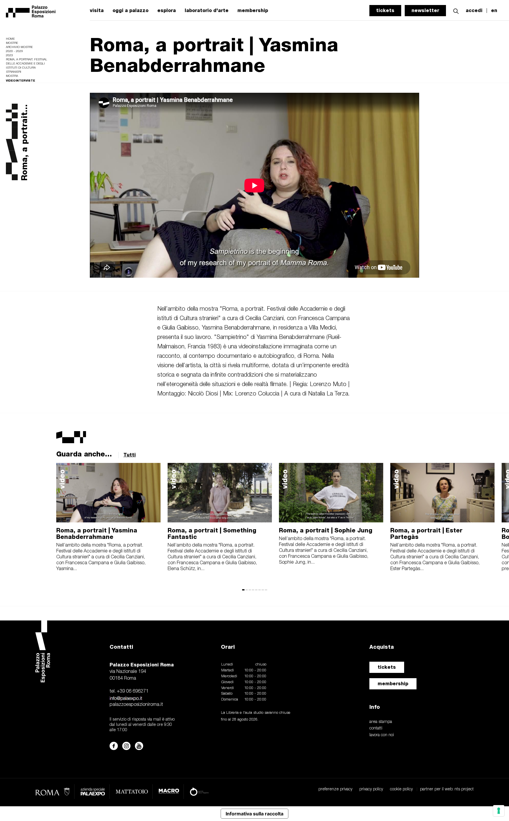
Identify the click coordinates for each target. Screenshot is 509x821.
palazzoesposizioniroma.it (136, 705)
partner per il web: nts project (447, 789)
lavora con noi (381, 735)
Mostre (12, 43)
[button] (456, 10)
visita (97, 10)
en (494, 10)
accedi (474, 10)
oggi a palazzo (130, 10)
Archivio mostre (19, 47)
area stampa (380, 722)
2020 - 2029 (14, 51)
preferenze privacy (335, 789)
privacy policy (371, 789)
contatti (375, 728)
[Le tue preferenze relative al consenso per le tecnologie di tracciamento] (498, 810)
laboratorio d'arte (207, 10)
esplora (166, 10)
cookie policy (401, 789)
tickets (385, 10)
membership (252, 10)
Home (10, 39)
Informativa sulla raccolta (254, 814)
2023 (9, 55)
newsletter (425, 10)
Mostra (12, 76)
